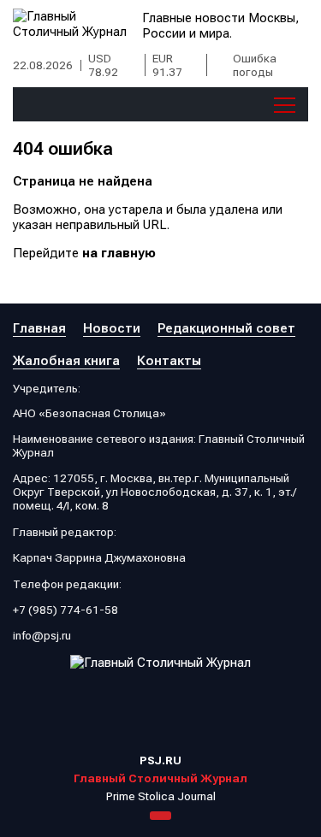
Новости (111, 328)
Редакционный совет (226, 328)
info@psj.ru (42, 635)
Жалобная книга (66, 360)
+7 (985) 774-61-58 (65, 609)
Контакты (169, 360)
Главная (39, 328)
